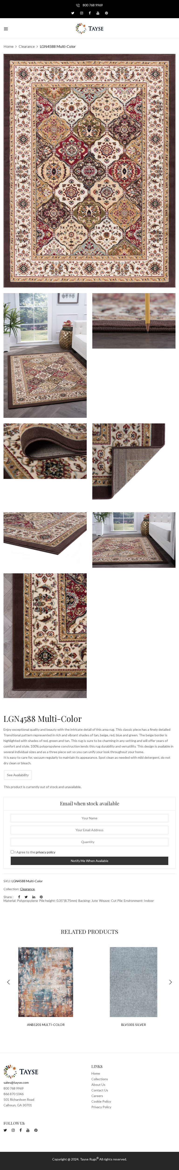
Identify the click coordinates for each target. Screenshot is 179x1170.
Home (8, 46)
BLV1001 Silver (133, 1025)
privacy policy (45, 852)
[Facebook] (19, 897)
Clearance (27, 46)
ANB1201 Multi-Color (46, 1025)
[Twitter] (26, 897)
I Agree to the (34, 852)
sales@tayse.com (16, 1082)
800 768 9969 (92, 5)
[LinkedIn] (33, 897)
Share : (8, 897)
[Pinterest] (41, 897)
